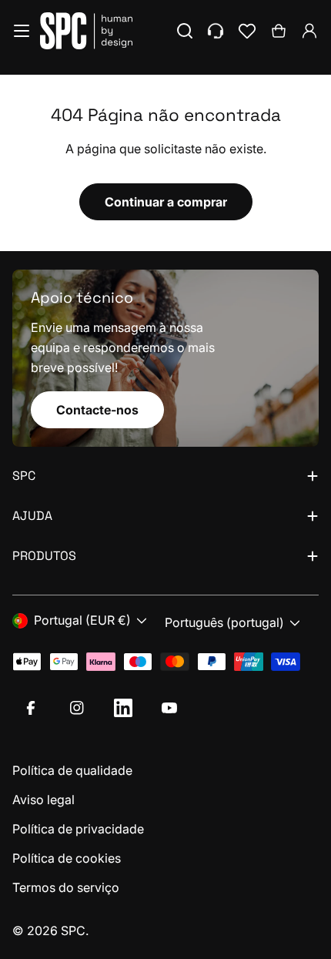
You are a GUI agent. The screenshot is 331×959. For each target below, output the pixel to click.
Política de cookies (66, 858)
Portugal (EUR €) (82, 620)
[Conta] (309, 31)
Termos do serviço (65, 887)
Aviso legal (43, 799)
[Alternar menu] (21, 31)
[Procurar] (185, 31)
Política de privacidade (78, 829)
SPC (73, 930)
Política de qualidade (72, 770)
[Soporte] (215, 31)
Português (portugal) (224, 622)
